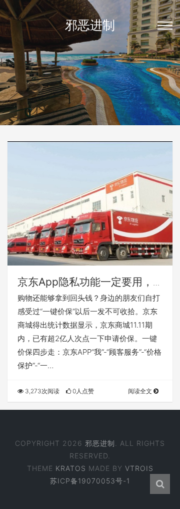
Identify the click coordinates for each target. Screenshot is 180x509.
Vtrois (139, 468)
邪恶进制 (90, 25)
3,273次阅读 (42, 391)
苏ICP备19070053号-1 (90, 480)
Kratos (71, 468)
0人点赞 (82, 391)
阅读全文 (141, 391)
